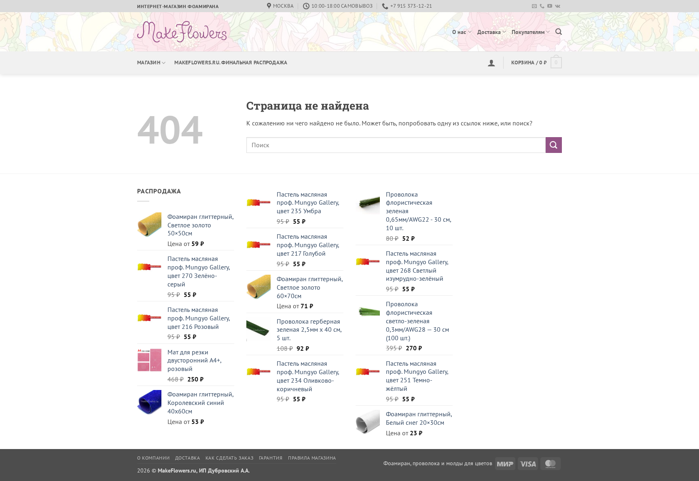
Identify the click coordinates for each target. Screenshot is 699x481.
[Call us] (542, 6)
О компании (153, 458)
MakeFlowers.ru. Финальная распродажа (230, 62)
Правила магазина (312, 458)
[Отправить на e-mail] (534, 6)
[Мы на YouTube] (549, 6)
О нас (459, 32)
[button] (558, 32)
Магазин (148, 62)
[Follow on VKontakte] (557, 6)
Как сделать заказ (229, 458)
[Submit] (554, 145)
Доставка (489, 32)
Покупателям (528, 32)
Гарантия (271, 458)
